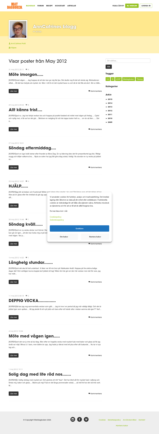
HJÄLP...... (18, 186)
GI (113, 79)
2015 (109, 99)
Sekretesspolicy (114, 420)
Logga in (146, 5)
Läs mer (13, 91)
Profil (18, 43)
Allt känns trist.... (25, 109)
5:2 (108, 79)
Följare (13, 48)
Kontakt (142, 420)
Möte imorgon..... (26, 74)
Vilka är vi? (118, 5)
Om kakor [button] (64, 237)
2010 (109, 118)
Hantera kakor (122, 425)
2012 (109, 110)
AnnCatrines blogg (54, 26)
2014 (109, 103)
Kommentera (96, 91)
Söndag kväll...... (26, 224)
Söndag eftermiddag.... (32, 147)
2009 (109, 122)
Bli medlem (132, 5)
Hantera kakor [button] (95, 237)
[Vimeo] (86, 419)
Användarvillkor (129, 420)
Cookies (102, 420)
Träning (140, 79)
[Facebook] (79, 419)
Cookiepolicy (55, 217)
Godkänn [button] (79, 228)
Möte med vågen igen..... (34, 336)
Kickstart (60, 5)
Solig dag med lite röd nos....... (40, 374)
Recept (49, 5)
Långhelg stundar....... (31, 262)
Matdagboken (128, 79)
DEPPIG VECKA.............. (32, 300)
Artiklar (71, 5)
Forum (40, 5)
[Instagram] (72, 419)
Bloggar (30, 5)
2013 (109, 107)
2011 (109, 114)
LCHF (118, 79)
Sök (108, 67)
